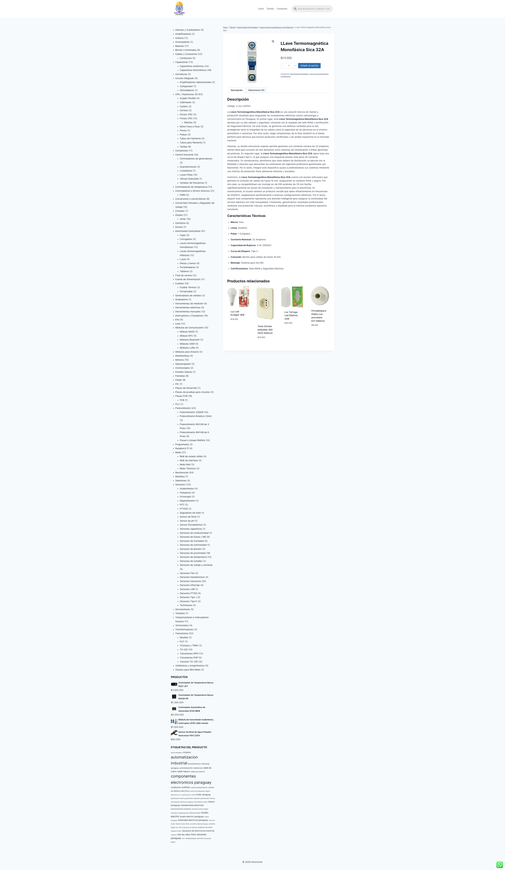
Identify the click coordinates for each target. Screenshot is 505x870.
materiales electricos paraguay (193, 820)
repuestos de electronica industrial (198, 831)
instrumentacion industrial (181, 809)
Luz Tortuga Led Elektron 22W (291, 315)
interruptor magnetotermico (180, 813)
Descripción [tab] (237, 90)
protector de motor (205, 827)
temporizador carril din (194, 838)
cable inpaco (183, 771)
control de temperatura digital (200, 791)
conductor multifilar (180, 787)
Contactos (282, 8)
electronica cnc (176, 795)
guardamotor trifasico (207, 798)
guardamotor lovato (177, 798)
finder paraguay (203, 794)
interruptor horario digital (199, 809)
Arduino (187, 752)
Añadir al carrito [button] (238, 325)
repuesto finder (176, 831)
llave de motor (195, 813)
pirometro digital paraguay (199, 824)
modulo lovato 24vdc (183, 824)
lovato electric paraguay (192, 816)
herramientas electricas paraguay (182, 802)
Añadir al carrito (309, 65)
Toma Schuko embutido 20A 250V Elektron (265, 329)
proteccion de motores (189, 827)
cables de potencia (197, 772)
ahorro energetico (177, 752)
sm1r (183, 838)
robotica (173, 835)
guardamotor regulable (192, 798)
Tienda (270, 8)
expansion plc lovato (188, 795)
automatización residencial (191, 768)
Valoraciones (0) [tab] (256, 90)
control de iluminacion (199, 787)
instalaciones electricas (192, 805)
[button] (273, 41)
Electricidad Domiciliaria (299, 74)
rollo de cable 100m (186, 834)
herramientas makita (200, 802)
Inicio (261, 8)
